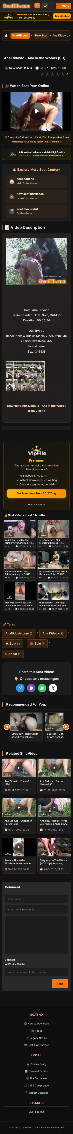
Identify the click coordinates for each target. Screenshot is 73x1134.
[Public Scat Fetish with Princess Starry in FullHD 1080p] (20, 560)
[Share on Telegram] (20, 688)
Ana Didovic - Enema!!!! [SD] (17, 783)
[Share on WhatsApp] (42, 688)
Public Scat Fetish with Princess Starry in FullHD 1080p (17, 573)
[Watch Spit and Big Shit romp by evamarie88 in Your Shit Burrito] (20, 529)
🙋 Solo (35, 643)
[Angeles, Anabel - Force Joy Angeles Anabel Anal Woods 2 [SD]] (54, 807)
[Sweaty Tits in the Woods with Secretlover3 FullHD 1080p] (19, 847)
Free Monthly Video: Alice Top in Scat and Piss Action (19, 604)
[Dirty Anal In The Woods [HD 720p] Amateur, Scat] (54, 847)
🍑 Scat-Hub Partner (36, 1044)
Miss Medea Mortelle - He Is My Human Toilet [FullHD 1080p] (53, 573)
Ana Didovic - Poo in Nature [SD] (51, 783)
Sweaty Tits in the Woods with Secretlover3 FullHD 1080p (18, 862)
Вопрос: (10, 959)
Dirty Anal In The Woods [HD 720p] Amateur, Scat (53, 862)
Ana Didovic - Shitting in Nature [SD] (18, 822)
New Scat (41, 35)
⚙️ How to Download (36, 1023)
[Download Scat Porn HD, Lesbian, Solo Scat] (16, 6)
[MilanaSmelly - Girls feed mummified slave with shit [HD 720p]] (53, 592)
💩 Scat (10, 643)
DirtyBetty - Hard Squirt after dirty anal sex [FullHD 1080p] (24, 736)
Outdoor (11, 654)
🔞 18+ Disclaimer (36, 1078)
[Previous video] (7, 727)
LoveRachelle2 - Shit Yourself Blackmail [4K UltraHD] (50, 541)
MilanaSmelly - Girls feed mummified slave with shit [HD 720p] (52, 604)
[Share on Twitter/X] (53, 688)
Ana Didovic (51, 633)
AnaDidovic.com (17, 633)
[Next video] (66, 727)
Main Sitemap (36, 1111)
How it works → (36, 504)
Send (59, 983)
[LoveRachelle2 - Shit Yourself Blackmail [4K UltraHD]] (53, 529)
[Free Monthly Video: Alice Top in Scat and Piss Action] (20, 592)
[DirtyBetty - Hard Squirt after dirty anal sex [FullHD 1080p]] (26, 722)
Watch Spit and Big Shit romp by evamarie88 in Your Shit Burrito (19, 541)
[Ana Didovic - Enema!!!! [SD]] (19, 768)
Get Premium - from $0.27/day (36, 493)
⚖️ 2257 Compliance (36, 1085)
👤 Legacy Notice (36, 1037)
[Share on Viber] (31, 688)
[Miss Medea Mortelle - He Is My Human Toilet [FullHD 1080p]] (53, 560)
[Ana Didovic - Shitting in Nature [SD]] (19, 807)
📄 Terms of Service (36, 1071)
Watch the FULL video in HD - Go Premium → (36, 141)
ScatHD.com (20, 35)
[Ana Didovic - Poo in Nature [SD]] (54, 768)
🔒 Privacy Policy (37, 1064)
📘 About (36, 1030)
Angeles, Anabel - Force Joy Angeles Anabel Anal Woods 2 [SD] (54, 822)
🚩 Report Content (36, 1092)
